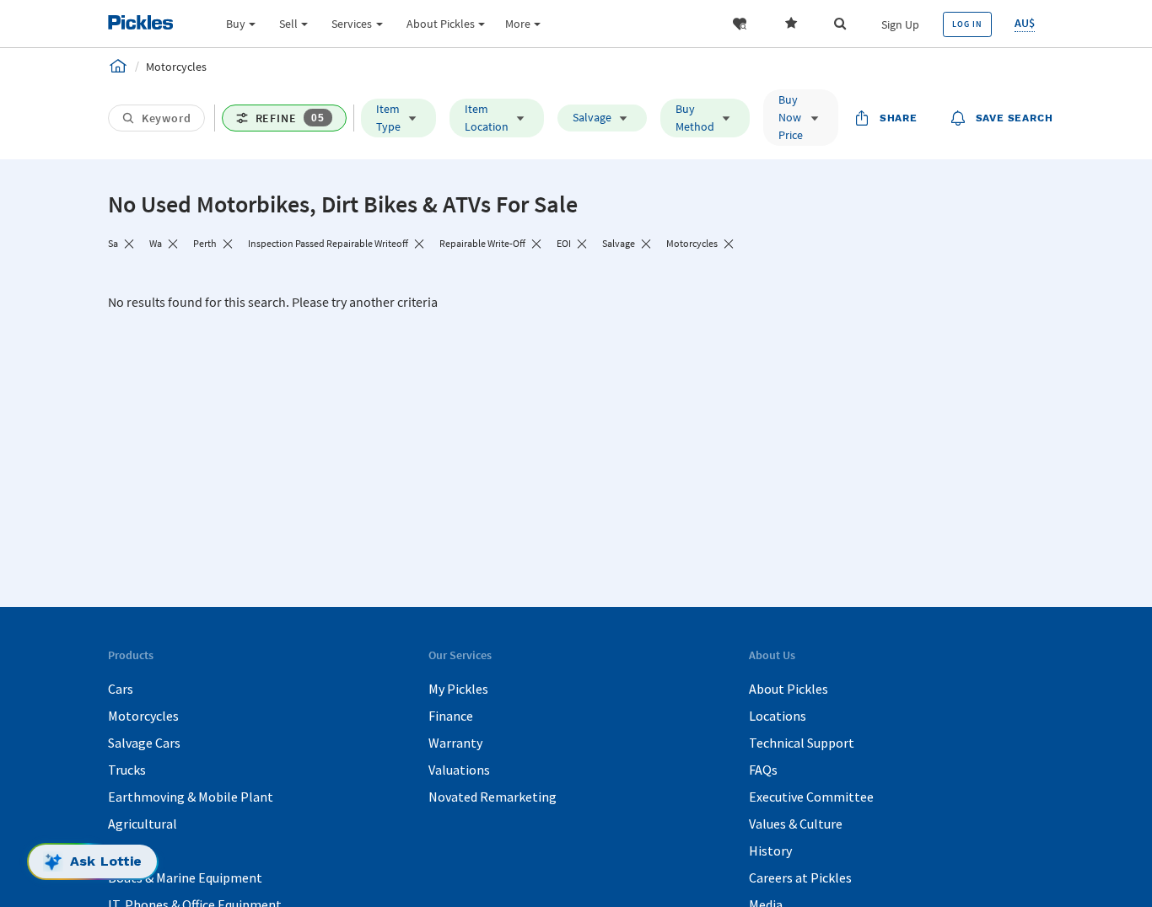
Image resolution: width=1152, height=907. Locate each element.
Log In (967, 24)
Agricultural (142, 823)
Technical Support (801, 742)
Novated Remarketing (492, 796)
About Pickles (788, 688)
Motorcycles (143, 715)
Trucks (127, 769)
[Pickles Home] (118, 65)
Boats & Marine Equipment (185, 877)
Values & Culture (795, 823)
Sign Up (900, 24)
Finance (450, 715)
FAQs (763, 769)
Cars (120, 688)
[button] (739, 24)
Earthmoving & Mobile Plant (190, 796)
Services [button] (351, 23)
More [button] (517, 23)
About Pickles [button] (440, 23)
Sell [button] (288, 23)
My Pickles (458, 688)
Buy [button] (235, 23)
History (770, 850)
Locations (777, 715)
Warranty (455, 742)
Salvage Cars (144, 742)
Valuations (459, 769)
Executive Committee (811, 796)
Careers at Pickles (800, 877)
